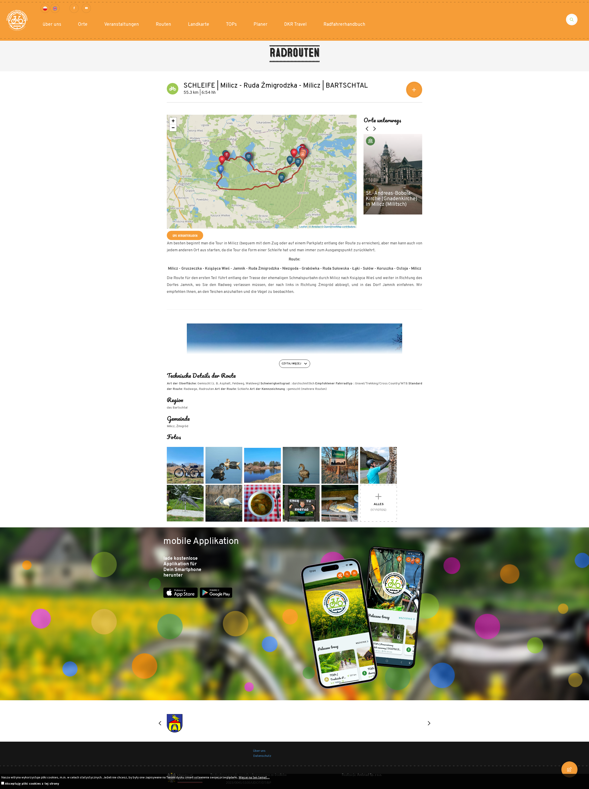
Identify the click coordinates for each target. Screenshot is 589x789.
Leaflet (303, 226)
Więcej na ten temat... (254, 778)
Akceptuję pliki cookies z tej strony (32, 784)
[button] (294, 153)
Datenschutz (262, 756)
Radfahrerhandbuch (344, 25)
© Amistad (314, 226)
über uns (52, 25)
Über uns (259, 751)
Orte (82, 25)
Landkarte (198, 25)
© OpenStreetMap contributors (338, 226)
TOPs (231, 25)
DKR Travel (295, 25)
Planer (260, 25)
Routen (163, 25)
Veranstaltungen (121, 25)
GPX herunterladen (185, 235)
